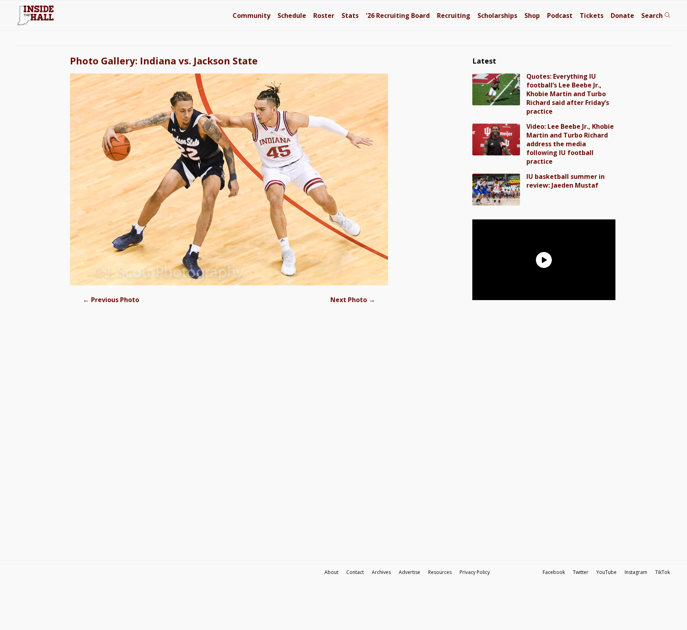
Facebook (554, 572)
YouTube (606, 572)
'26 (398, 15)
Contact (355, 572)
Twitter (580, 572)
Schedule (292, 15)
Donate (622, 15)
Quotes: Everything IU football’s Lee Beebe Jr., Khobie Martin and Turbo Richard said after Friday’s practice (567, 94)
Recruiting (453, 15)
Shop (532, 15)
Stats (350, 15)
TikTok (662, 572)
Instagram (636, 572)
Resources (440, 572)
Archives (381, 572)
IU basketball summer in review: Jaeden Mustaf (565, 181)
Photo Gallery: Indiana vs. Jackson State (164, 60)
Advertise (409, 572)
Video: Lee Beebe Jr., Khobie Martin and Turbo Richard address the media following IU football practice (570, 144)
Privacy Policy (475, 572)
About (331, 572)
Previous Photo (111, 299)
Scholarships (497, 15)
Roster (323, 15)
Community (251, 15)
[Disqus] (229, 435)
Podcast (559, 15)
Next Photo (352, 299)
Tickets (592, 15)
